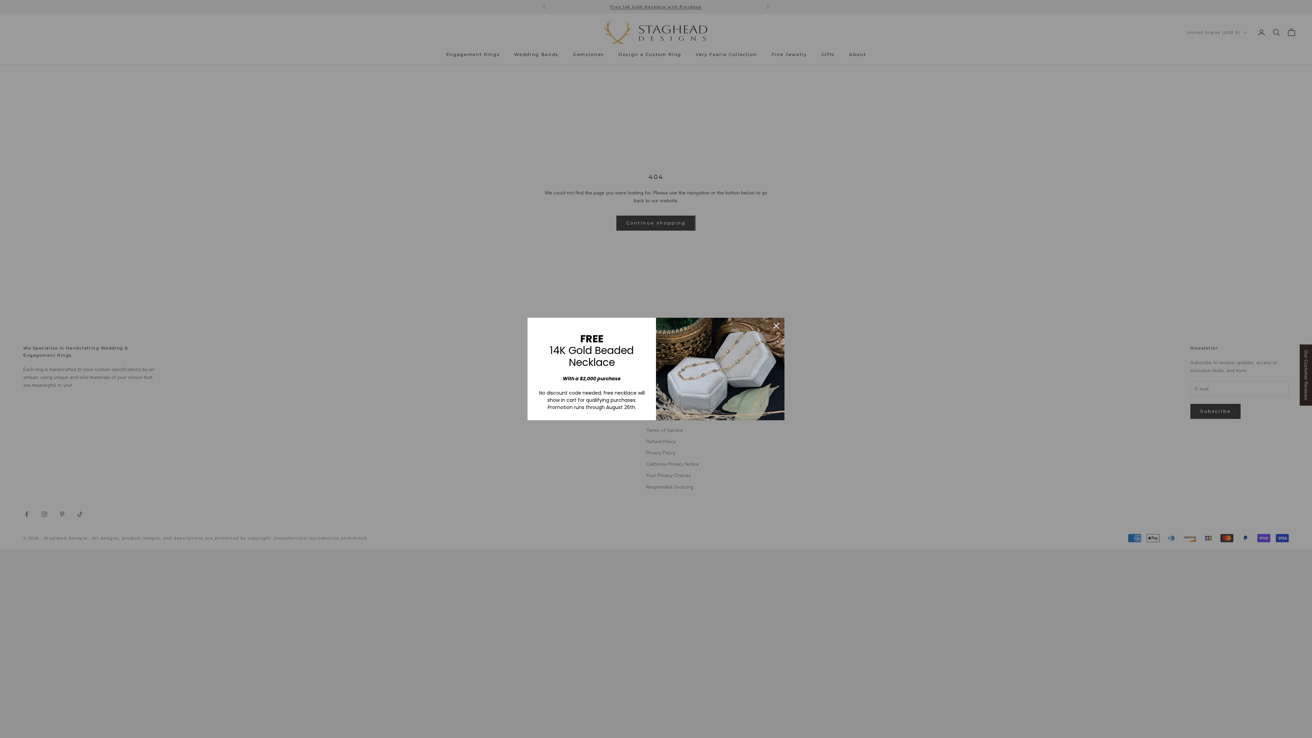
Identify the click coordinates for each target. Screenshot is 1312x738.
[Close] (776, 326)
